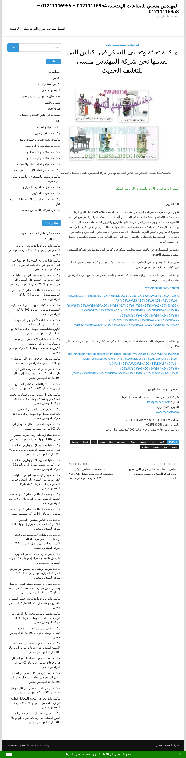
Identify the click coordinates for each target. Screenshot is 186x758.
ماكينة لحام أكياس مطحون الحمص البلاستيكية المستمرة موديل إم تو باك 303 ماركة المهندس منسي (35, 524)
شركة (102, 442)
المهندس (121, 442)
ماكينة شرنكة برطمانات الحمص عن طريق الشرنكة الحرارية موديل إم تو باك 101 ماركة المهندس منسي (35, 573)
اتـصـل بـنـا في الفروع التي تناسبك (44, 28)
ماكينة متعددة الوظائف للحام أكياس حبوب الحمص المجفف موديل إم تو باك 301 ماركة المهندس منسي (34, 499)
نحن (165, 447)
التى (153, 442)
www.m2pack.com (167, 412)
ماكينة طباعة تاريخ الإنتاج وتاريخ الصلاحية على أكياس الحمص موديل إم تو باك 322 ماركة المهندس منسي (36, 465)
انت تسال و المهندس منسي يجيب (122, 44)
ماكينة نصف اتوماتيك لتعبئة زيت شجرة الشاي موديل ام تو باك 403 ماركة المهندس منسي (34, 633)
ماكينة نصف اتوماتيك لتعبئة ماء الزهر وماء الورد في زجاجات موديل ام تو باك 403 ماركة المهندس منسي (35, 618)
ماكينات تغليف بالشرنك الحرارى (41, 187)
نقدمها (156, 447)
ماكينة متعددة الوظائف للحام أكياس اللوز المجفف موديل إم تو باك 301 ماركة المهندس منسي (36, 295)
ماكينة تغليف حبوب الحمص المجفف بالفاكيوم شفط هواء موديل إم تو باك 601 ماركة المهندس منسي (36, 414)
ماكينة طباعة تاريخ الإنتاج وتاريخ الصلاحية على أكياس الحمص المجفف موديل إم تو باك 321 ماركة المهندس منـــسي (34, 450)
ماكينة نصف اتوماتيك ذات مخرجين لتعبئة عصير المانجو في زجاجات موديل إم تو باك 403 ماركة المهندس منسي (35, 677)
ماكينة (75, 442)
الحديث (143, 442)
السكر (133, 442)
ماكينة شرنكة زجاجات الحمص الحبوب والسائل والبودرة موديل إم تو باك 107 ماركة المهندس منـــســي (34, 558)
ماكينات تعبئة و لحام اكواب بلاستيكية (38, 164)
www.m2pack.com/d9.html (162, 288)
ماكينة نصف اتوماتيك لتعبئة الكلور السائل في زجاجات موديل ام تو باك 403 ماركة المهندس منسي (36, 662)
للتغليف (85, 442)
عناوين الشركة (51, 239)
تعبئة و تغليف (52, 102)
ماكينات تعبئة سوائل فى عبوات (42, 152)
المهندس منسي (51, 90)
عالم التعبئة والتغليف (48, 127)
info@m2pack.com (159, 402)
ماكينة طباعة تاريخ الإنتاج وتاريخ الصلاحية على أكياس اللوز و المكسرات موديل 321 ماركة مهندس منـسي (36, 265)
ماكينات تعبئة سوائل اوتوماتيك (42, 145)
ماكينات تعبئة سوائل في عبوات (42, 158)
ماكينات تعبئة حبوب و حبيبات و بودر (39, 139)
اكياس (162, 442)
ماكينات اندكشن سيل (47, 133)
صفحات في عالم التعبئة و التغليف (40, 115)
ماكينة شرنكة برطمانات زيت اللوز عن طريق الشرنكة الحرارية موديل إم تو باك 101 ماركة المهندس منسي (37, 373)
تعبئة (111, 442)
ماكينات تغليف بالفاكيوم (46, 193)
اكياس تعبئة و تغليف (48, 84)
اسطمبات (54, 71)
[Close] (180, 754)
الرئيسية (14, 28)
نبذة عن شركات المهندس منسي (41, 210)
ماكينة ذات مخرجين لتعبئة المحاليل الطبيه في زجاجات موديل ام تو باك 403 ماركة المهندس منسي (35, 703)
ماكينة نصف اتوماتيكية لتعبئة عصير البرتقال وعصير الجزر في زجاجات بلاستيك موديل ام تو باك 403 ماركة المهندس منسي (34, 588)
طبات (57, 121)
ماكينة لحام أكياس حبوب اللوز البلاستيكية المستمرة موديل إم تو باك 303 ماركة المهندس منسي (35, 309)
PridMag (45, 745)
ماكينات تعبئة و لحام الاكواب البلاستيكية (36, 170)
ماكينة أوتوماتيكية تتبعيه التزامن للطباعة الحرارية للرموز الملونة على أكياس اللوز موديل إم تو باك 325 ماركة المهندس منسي (34, 280)
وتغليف (145, 447)
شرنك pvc (54, 108)
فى (94, 442)
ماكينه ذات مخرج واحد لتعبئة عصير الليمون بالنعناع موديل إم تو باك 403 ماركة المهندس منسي (34, 603)
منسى (174, 447)
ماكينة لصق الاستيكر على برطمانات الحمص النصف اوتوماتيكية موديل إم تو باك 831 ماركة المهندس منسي (34, 399)
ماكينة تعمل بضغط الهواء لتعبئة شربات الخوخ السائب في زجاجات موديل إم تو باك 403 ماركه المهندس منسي (35, 718)
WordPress (28, 745)
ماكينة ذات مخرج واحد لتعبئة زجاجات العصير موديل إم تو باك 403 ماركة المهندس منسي (34, 250)
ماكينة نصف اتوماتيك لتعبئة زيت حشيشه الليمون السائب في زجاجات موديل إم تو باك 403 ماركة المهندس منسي (34, 648)
